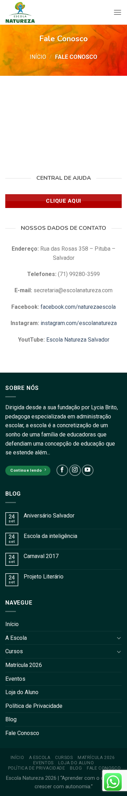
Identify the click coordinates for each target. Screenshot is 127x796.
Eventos (15, 678)
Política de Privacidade (33, 706)
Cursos (14, 651)
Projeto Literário (44, 576)
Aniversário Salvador (49, 515)
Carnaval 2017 (41, 556)
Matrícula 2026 (23, 665)
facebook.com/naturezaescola (78, 307)
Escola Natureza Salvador (77, 339)
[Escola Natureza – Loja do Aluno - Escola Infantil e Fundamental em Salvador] (20, 12)
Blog (11, 719)
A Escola (16, 638)
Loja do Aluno (21, 692)
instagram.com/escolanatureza (79, 323)
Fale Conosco (22, 733)
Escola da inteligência (50, 536)
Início (38, 57)
